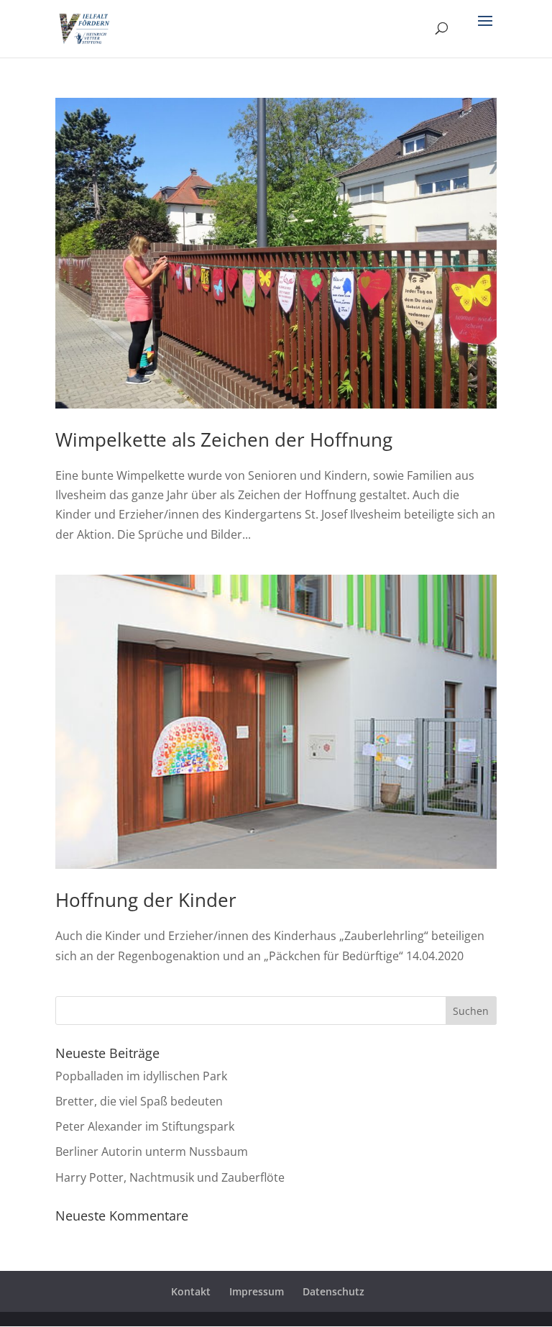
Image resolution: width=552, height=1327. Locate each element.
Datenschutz (333, 1291)
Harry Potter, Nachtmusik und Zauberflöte (170, 1177)
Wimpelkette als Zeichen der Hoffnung (223, 439)
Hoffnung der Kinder (145, 900)
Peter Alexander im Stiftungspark (144, 1126)
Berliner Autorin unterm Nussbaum (151, 1151)
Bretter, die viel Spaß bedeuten (139, 1101)
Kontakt (191, 1291)
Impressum (256, 1291)
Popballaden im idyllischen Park (141, 1076)
